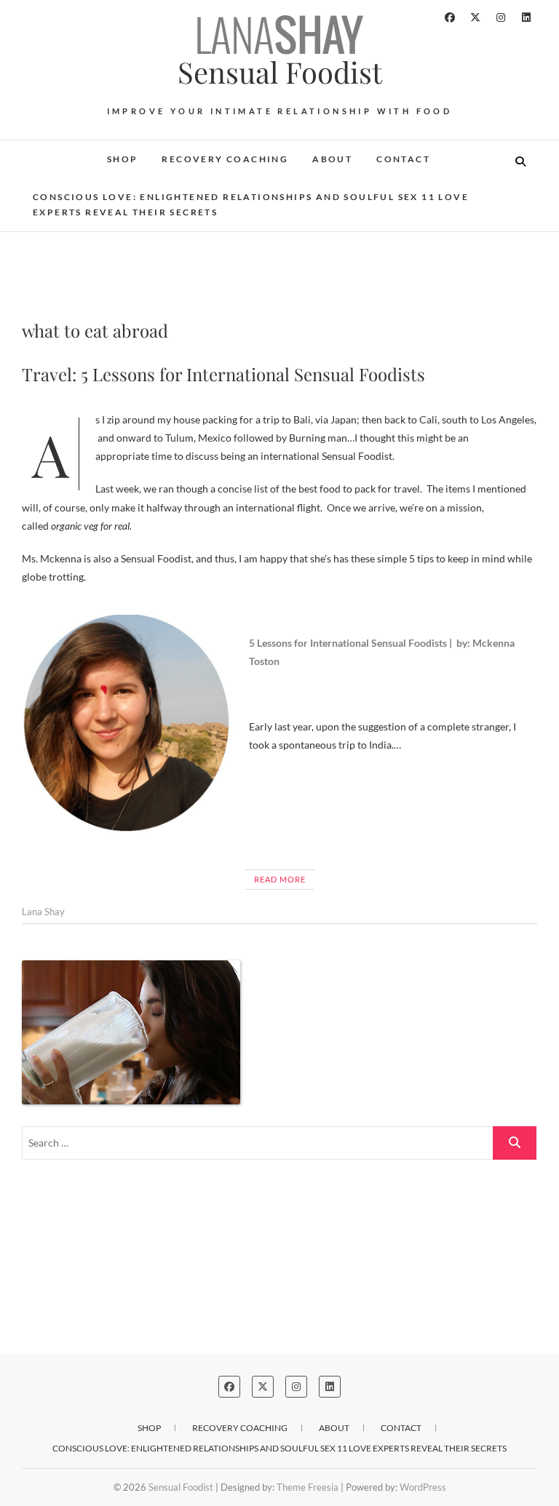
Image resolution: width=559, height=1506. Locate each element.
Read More (280, 879)
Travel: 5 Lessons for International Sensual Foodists (223, 374)
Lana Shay (43, 911)
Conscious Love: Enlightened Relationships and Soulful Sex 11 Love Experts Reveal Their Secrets (251, 204)
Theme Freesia (307, 1487)
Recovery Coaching (225, 159)
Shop (122, 159)
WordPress (423, 1487)
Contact (403, 159)
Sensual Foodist (280, 72)
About (332, 159)
